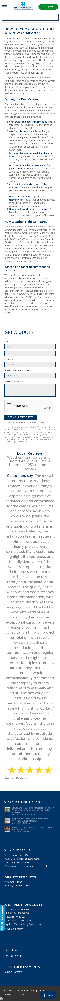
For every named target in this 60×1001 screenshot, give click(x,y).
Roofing (8, 885)
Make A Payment (13, 971)
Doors (27, 885)
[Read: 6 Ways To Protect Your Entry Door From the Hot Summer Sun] (7, 829)
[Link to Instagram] (11, 955)
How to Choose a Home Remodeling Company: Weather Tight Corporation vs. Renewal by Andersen (33, 809)
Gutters (18, 885)
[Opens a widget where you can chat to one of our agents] (48, 995)
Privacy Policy (21, 441)
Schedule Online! (35, 422)
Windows (9, 881)
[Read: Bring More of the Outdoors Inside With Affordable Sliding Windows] (7, 821)
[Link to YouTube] (16, 955)
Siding (19, 881)
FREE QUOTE (48, 6)
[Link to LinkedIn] (21, 955)
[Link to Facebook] (6, 955)
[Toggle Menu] (4, 6)
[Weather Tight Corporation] (23, 8)
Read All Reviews (15, 778)
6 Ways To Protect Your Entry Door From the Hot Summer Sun (32, 828)
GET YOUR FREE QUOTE (20, 417)
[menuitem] (8, 994)
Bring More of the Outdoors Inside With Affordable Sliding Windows (30, 819)
